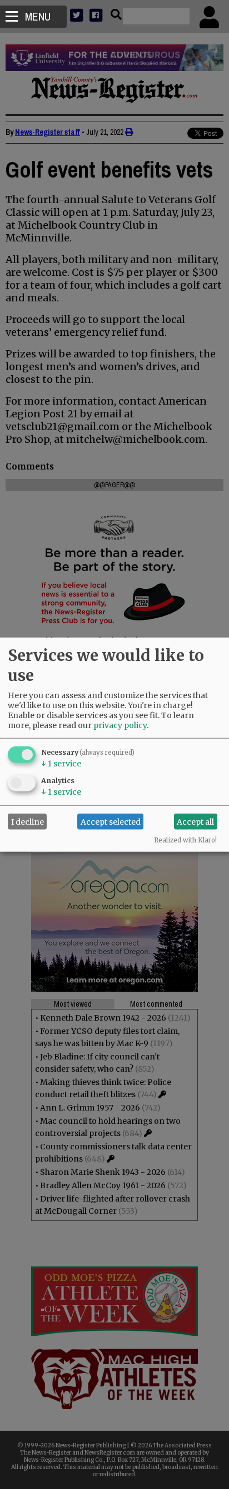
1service (61, 764)
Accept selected (111, 821)
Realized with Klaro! (185, 840)
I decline (27, 821)
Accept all (195, 821)
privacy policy (120, 725)
